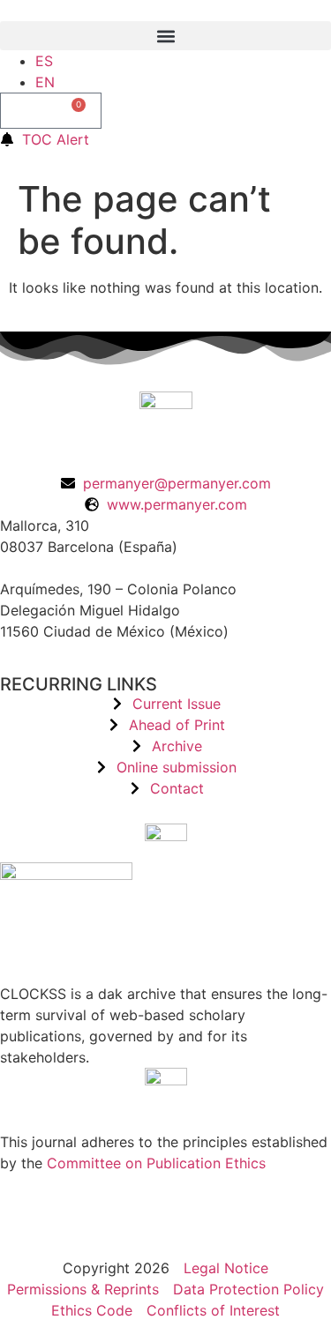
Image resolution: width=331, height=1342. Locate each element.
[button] (165, 35)
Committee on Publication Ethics (156, 1163)
